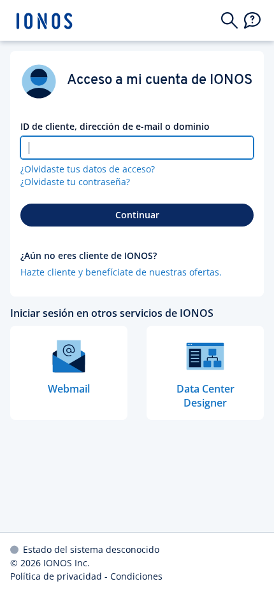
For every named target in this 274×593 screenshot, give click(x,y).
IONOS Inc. (66, 563)
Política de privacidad (56, 576)
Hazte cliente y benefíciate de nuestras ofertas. (121, 272)
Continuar (137, 215)
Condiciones (136, 576)
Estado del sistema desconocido (91, 549)
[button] (229, 20)
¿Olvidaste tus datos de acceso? (87, 169)
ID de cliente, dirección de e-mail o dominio (115, 126)
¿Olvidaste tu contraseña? (75, 182)
